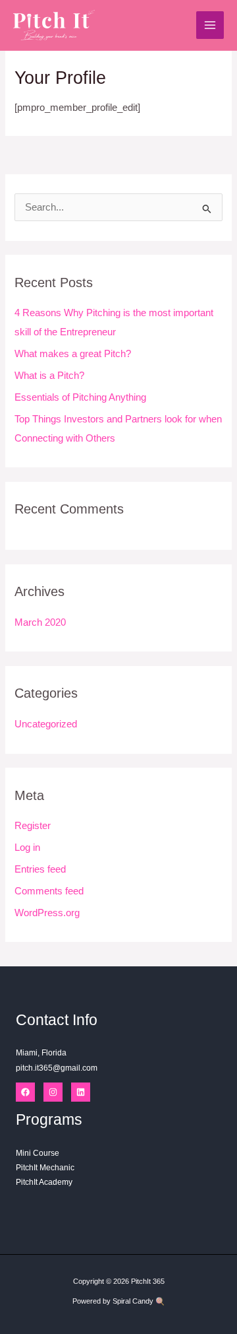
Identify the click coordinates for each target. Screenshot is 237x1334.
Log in (27, 847)
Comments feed (49, 891)
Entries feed (40, 869)
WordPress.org (47, 913)
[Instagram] (53, 1092)
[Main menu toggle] (210, 25)
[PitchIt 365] (54, 25)
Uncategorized (45, 724)
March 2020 (40, 622)
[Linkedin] (80, 1092)
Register (32, 825)
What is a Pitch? (49, 375)
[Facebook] (25, 1092)
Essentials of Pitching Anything (80, 397)
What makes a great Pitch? (72, 354)
